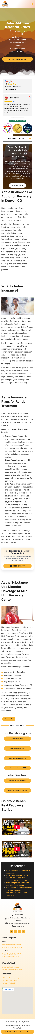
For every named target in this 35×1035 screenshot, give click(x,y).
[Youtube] (15, 931)
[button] (32, 4)
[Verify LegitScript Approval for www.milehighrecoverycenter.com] (27, 133)
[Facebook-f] (11, 931)
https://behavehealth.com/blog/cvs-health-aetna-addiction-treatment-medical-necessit (19, 877)
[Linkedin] (23, 931)
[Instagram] (19, 931)
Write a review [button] (11, 89)
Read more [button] (7, 113)
